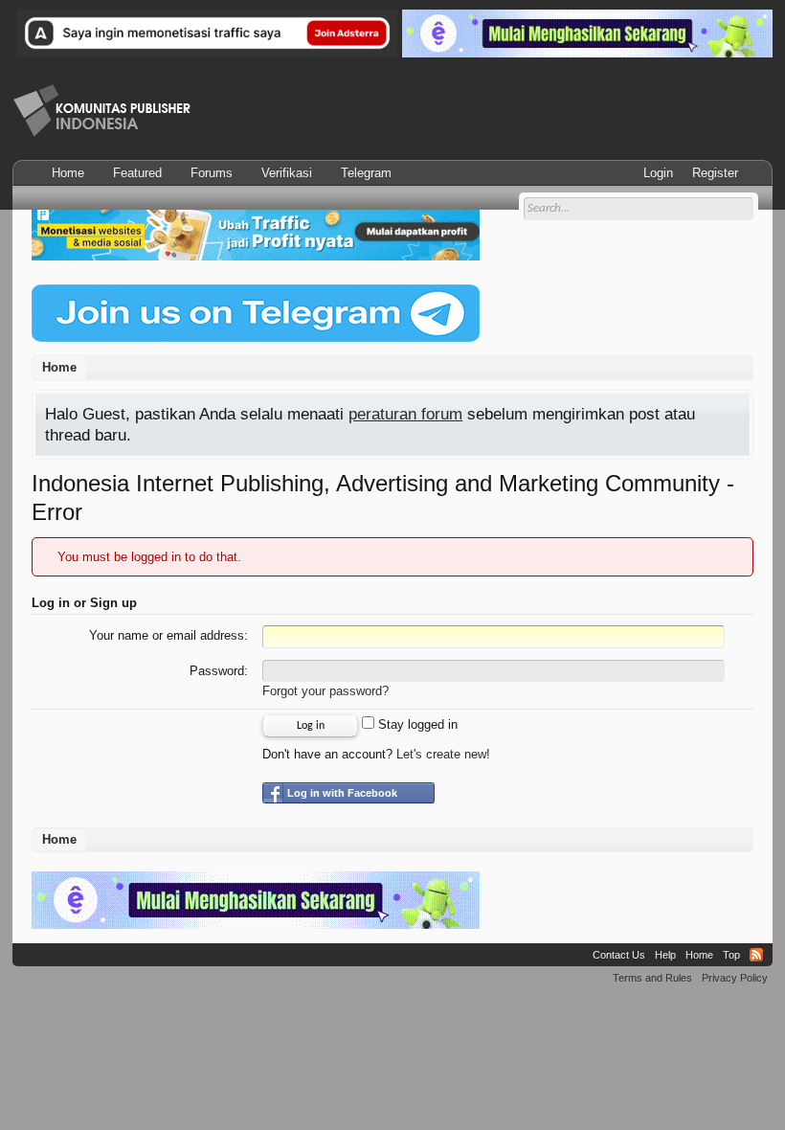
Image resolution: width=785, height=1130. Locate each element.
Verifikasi (286, 173)
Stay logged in (416, 724)
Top (731, 954)
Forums (212, 173)
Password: (219, 671)
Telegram (366, 173)
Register (715, 173)
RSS (756, 954)
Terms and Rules (652, 977)
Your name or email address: (168, 635)
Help (665, 954)
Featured (137, 173)
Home (68, 173)
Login (658, 173)
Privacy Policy (735, 977)
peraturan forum (405, 413)
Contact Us (619, 954)
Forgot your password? (325, 691)
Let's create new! (443, 754)
